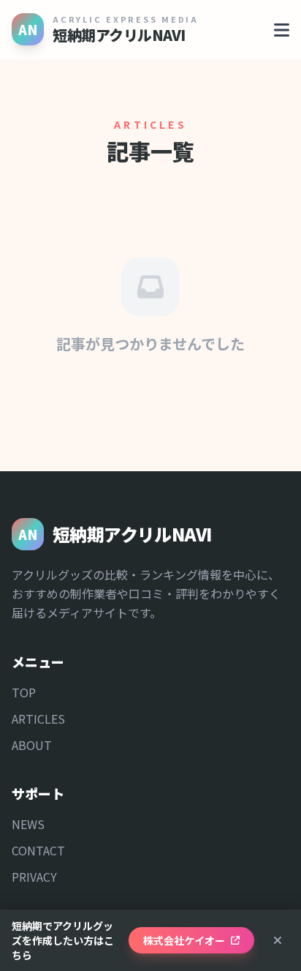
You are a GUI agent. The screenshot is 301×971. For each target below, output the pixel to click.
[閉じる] (277, 940)
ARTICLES (38, 718)
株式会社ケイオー (184, 940)
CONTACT (38, 850)
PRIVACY (34, 876)
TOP (24, 692)
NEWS (28, 824)
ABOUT (32, 745)
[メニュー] (281, 29)
